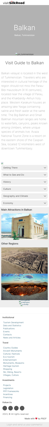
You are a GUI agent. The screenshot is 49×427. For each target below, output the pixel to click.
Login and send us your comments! (24, 424)
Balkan (17, 35)
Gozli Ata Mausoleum (24, 223)
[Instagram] (5, 408)
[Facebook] (16, 408)
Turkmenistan (28, 35)
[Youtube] (10, 408)
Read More (24, 230)
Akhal (24, 283)
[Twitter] (22, 408)
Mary (24, 257)
